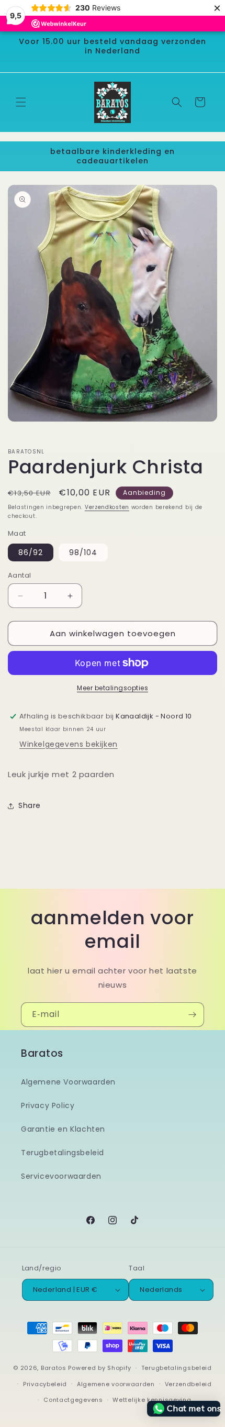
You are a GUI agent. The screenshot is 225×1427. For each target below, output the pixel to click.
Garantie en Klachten (63, 1129)
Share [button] (29, 805)
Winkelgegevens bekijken (68, 744)
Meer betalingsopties (112, 687)
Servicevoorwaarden (61, 1176)
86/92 (30, 552)
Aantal (19, 575)
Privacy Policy (47, 1105)
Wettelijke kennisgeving (152, 1400)
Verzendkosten (107, 507)
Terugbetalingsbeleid (62, 1152)
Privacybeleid (45, 1384)
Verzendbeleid (188, 1384)
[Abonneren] (192, 1014)
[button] (20, 102)
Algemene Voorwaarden (68, 1082)
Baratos (53, 1368)
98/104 (83, 552)
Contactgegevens (73, 1400)
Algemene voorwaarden (116, 1384)
